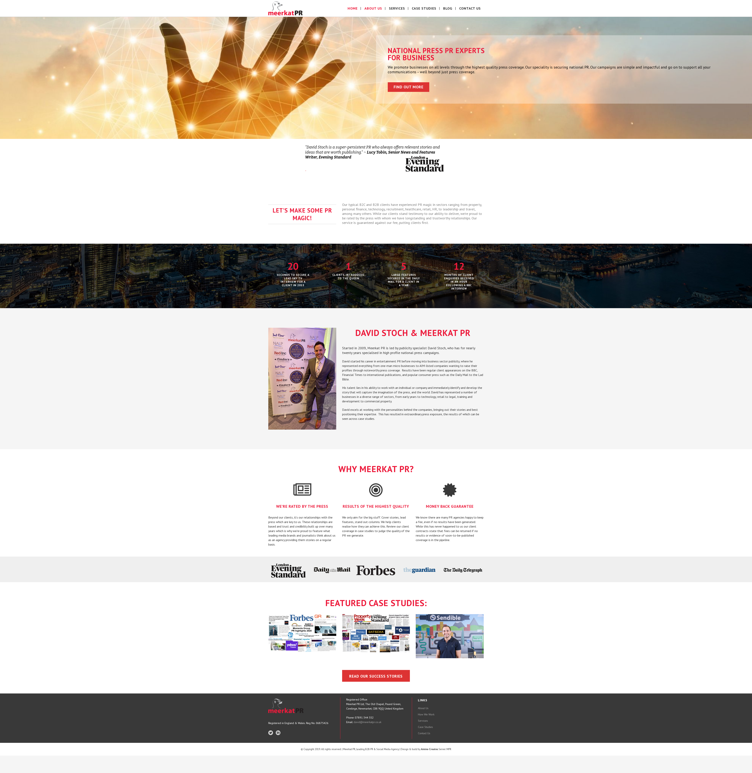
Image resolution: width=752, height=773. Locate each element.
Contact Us (424, 733)
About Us (423, 708)
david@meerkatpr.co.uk (367, 722)
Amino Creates (429, 749)
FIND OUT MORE (408, 87)
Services (423, 720)
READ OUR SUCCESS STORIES (376, 676)
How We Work (426, 714)
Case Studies (425, 727)
